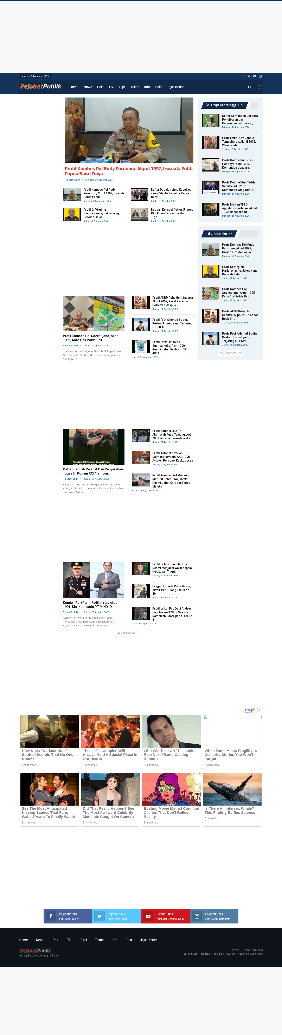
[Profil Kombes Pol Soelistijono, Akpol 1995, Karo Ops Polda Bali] (93, 313)
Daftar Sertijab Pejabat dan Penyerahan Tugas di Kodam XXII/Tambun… (93, 471)
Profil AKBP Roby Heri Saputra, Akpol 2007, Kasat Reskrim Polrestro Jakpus (172, 301)
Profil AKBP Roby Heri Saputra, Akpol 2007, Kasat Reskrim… (240, 315)
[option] (128, 141)
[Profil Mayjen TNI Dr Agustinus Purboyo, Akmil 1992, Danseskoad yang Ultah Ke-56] (210, 209)
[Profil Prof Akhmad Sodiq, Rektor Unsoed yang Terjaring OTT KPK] (141, 324)
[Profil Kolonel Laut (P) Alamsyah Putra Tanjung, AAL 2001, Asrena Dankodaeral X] (141, 435)
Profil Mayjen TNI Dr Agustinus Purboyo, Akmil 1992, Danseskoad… (239, 208)
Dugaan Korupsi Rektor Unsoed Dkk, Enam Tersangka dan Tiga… (172, 213)
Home (73, 87)
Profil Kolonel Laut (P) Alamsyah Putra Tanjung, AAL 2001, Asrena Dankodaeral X (171, 434)
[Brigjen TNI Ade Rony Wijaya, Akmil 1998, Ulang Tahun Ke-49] (141, 591)
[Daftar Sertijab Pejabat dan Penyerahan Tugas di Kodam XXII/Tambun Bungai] (93, 447)
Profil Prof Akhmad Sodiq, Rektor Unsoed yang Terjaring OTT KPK (172, 323)
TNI (111, 87)
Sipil (122, 87)
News (87, 87)
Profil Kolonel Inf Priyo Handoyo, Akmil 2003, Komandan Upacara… (237, 164)
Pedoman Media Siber (250, 953)
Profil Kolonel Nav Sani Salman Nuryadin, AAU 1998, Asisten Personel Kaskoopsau (172, 456)
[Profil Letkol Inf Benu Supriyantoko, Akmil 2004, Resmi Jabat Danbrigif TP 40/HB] (141, 346)
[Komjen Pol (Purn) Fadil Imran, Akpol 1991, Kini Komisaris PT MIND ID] (93, 580)
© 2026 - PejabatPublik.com (247, 950)
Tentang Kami (190, 953)
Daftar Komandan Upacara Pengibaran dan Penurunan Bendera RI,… (240, 119)
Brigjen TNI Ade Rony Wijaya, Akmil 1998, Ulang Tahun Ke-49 (171, 590)
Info (147, 87)
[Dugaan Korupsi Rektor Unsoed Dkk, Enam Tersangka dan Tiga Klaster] (139, 214)
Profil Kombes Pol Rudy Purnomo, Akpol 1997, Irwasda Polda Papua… (103, 193)
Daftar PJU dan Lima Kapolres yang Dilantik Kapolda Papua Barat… (171, 193)
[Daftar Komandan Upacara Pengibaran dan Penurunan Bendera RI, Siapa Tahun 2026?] (210, 120)
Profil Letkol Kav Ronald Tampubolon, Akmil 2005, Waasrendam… (239, 141)
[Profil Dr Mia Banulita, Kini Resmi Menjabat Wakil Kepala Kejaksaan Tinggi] (141, 569)
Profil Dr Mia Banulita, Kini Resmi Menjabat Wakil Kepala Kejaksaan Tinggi (172, 568)
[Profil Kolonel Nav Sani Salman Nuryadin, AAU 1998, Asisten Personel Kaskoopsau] (141, 457)
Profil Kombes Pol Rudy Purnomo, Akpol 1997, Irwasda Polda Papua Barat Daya (127, 171)
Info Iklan (219, 953)
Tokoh (134, 87)
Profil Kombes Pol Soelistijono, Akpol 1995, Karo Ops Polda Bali (91, 338)
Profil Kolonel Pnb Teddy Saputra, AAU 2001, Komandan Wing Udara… (238, 186)
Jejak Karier (175, 87)
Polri (100, 87)
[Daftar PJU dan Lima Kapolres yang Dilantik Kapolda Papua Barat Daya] (139, 194)
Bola (158, 87)
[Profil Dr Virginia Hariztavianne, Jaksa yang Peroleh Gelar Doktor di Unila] (72, 214)
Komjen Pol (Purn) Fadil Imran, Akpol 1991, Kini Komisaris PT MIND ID (90, 605)
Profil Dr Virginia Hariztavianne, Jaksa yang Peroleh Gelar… (101, 213)
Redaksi (206, 953)
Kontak (231, 953)
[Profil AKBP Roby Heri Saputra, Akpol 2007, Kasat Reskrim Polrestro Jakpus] (141, 302)
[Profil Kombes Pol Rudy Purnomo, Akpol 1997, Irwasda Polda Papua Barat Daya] (128, 130)
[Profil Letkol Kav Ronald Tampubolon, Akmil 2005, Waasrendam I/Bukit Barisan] (210, 142)
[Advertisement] (141, 36)
